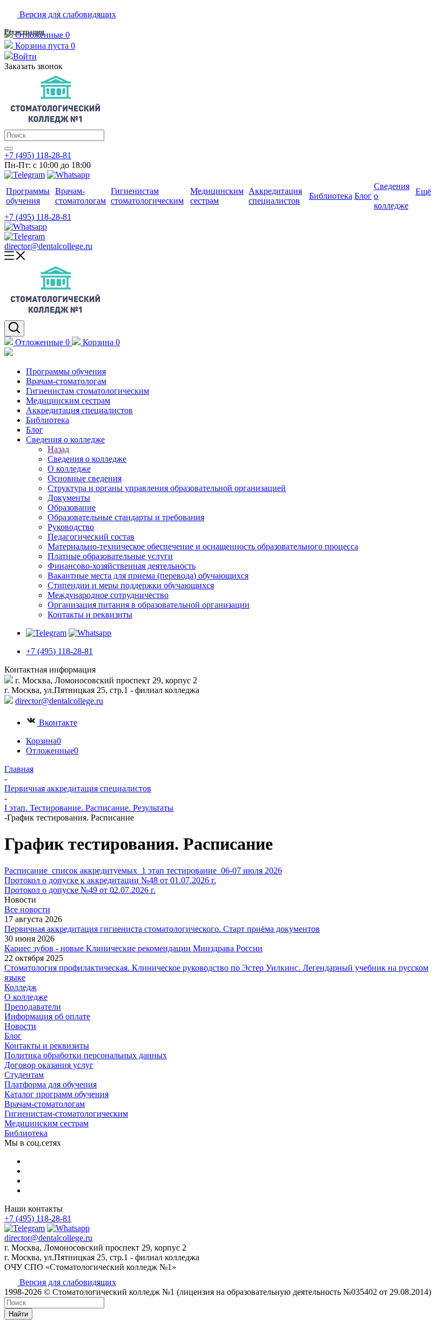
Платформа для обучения (50, 1084)
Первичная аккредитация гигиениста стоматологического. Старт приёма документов (162, 928)
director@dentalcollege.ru (48, 246)
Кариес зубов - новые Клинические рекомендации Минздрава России (133, 948)
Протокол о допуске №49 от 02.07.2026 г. (80, 890)
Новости (20, 1026)
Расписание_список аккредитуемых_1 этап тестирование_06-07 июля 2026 (143, 870)
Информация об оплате (47, 1016)
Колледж (20, 987)
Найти (18, 1314)
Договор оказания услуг (48, 1065)
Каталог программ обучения (56, 1094)
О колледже (26, 997)
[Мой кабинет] (8, 353)
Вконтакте (58, 722)
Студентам (24, 1074)
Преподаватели (32, 1006)
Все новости (27, 909)
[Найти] (8, 148)
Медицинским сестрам (46, 1123)
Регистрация (24, 32)
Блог (13, 1035)
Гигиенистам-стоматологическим (66, 1113)
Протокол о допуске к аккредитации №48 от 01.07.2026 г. (110, 880)
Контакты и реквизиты (46, 1045)
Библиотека (26, 1133)
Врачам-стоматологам (44, 1103)
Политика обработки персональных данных (85, 1055)
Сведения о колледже (87, 458)
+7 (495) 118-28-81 (37, 155)
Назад (58, 449)
